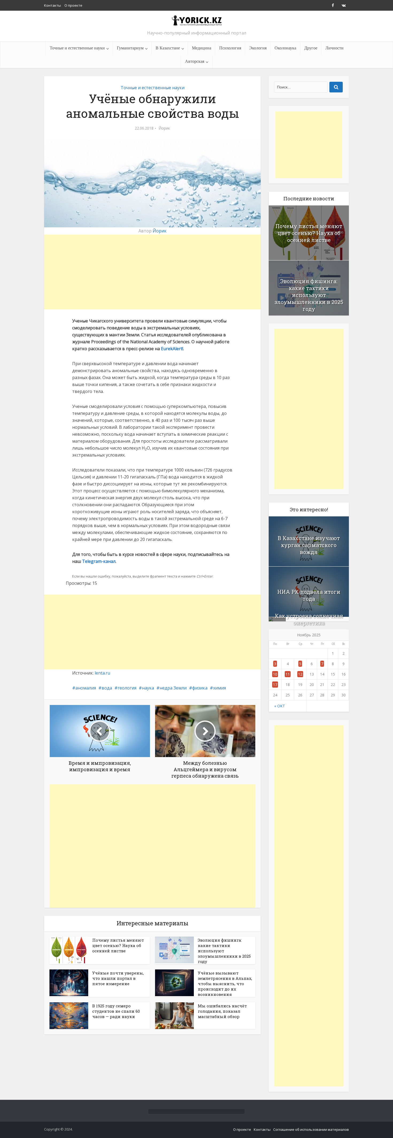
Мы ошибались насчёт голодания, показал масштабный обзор (222, 1011)
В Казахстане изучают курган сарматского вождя (309, 545)
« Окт (279, 705)
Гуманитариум (130, 47)
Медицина (201, 47)
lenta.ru (102, 673)
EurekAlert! (172, 349)
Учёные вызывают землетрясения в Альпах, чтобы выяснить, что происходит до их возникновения (225, 983)
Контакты (52, 5)
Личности (334, 47)
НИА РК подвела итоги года (308, 595)
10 (275, 674)
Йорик (164, 128)
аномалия (85, 688)
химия (219, 688)
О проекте (73, 5)
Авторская (194, 61)
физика (199, 688)
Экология (258, 47)
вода (107, 688)
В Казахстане (168, 47)
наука (148, 688)
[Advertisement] (152, 272)
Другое (310, 47)
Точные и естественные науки (77, 47)
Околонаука (285, 47)
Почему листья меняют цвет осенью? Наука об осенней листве (118, 945)
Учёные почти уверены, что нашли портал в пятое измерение (118, 978)
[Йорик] (196, 20)
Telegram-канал (98, 561)
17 (275, 684)
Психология (230, 47)
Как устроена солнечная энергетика (309, 619)
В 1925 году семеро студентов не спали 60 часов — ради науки (116, 1011)
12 (300, 674)
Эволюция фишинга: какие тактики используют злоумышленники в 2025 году (309, 295)
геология (127, 688)
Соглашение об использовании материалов (311, 1129)
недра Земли (173, 688)
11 (288, 674)
